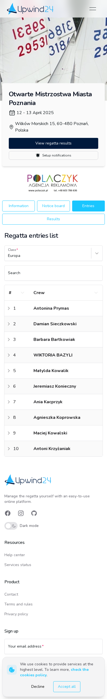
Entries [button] (88, 205)
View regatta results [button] (53, 143)
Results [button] (53, 219)
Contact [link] (11, 594)
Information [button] (19, 205)
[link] (31, 8)
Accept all (67, 686)
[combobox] (8, 256)
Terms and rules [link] (18, 604)
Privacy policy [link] (16, 614)
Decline (37, 686)
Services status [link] (17, 564)
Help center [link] (14, 555)
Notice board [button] (53, 205)
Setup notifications (56, 155)
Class (12, 250)
